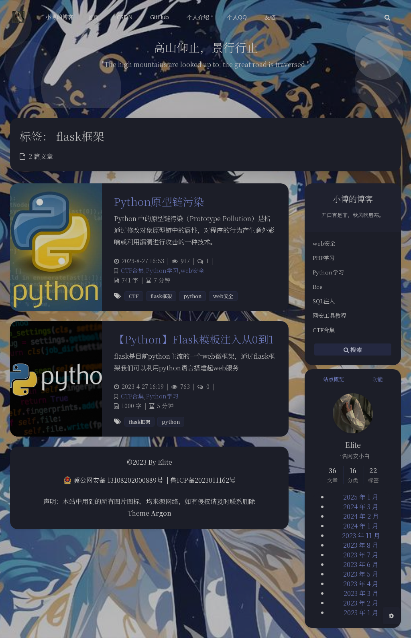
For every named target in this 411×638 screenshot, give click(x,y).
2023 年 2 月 (360, 603)
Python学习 (328, 272)
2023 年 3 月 (361, 593)
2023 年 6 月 (360, 564)
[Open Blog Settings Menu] (391, 615)
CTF (134, 296)
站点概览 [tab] (333, 379)
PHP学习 (324, 258)
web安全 (324, 243)
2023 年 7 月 (360, 554)
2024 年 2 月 (361, 516)
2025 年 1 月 (360, 497)
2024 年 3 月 (360, 506)
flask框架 (161, 296)
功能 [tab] (377, 379)
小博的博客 (59, 17)
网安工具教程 (329, 315)
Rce (318, 286)
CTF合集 (324, 330)
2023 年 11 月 (361, 535)
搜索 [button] (355, 349)
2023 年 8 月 (360, 545)
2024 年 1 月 (360, 525)
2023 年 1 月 (361, 612)
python (192, 296)
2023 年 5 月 (360, 574)
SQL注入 (324, 301)
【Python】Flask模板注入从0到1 (194, 338)
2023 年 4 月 (360, 583)
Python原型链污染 (159, 201)
